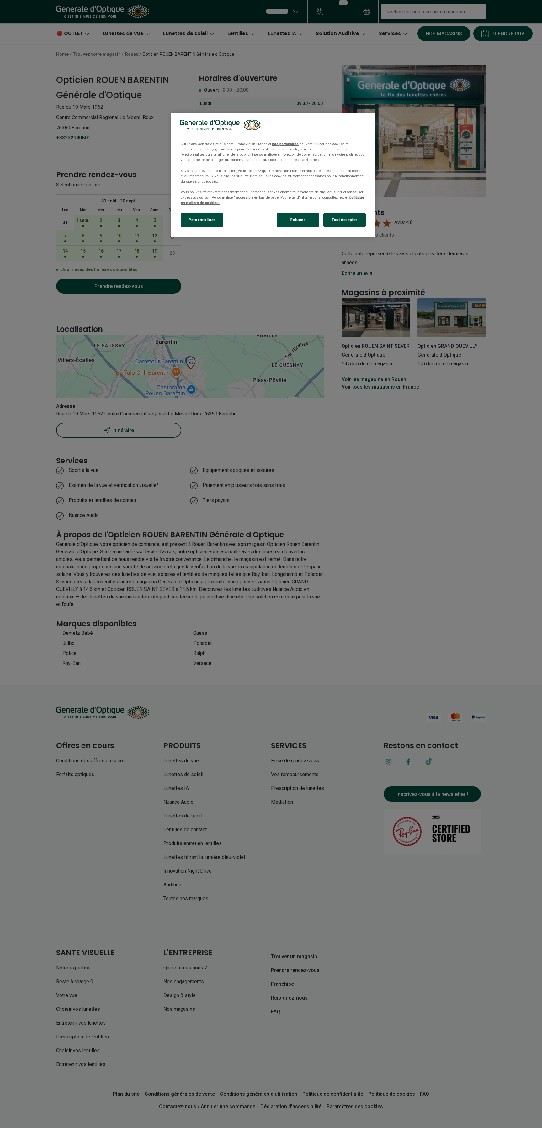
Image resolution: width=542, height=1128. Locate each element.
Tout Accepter (344, 219)
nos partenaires (285, 144)
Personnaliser (202, 219)
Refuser (297, 219)
